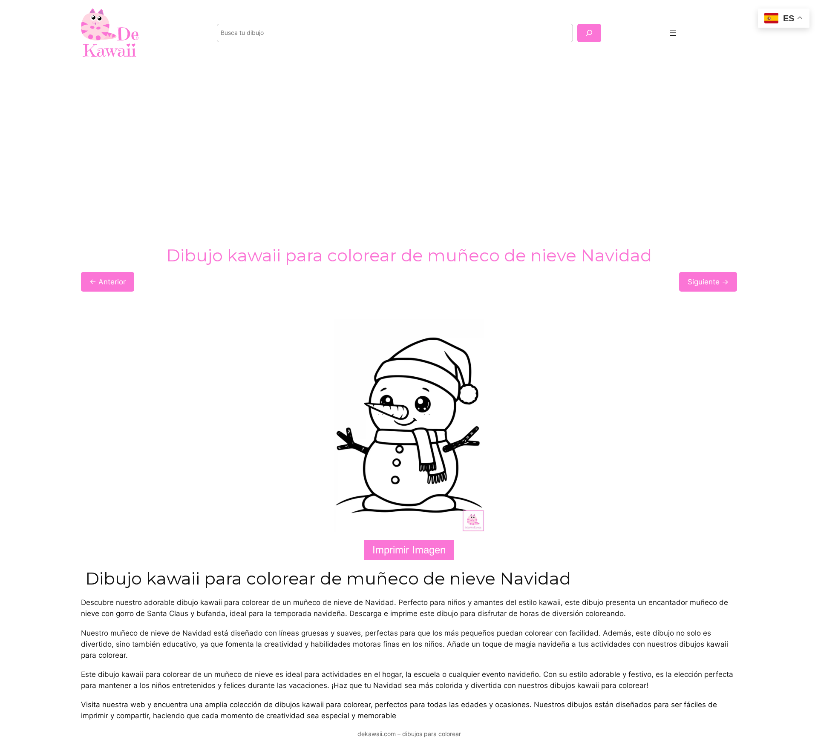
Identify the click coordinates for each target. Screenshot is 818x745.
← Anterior (107, 282)
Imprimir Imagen (409, 550)
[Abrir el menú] (673, 33)
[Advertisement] (409, 133)
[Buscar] (589, 33)
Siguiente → (708, 282)
